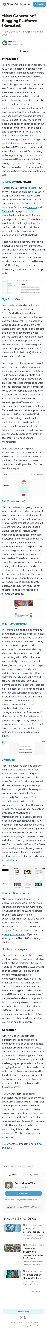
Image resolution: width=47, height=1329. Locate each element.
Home (39, 1326)
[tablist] (23, 1174)
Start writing (23, 1312)
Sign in (27, 4)
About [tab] (14, 1175)
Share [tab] (35, 1175)
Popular (9, 1326)
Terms (32, 1326)
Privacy (25, 1326)
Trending (17, 1326)
